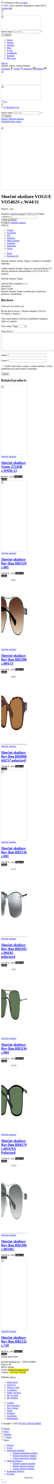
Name (4, 355)
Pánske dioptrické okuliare (25, 1455)
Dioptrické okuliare (15, 1450)
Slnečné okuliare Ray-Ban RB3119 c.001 (13, 563)
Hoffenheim (12, 1418)
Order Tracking (14, 1392)
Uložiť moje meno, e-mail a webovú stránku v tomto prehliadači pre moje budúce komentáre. (26, 367)
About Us (11, 1385)
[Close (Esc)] (2, 1479)
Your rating (7, 326)
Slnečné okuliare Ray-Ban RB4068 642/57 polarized (14, 756)
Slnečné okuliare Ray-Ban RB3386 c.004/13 (14, 659)
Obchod (10, 45)
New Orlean (12, 1408)
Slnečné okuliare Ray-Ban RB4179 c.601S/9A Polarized (14, 1146)
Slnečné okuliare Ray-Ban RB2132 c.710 (14, 1341)
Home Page (12, 1382)
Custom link (6, 8)
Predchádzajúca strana (11, 121)
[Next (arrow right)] (5, 1482)
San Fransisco (13, 1405)
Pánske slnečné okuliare (23, 1466)
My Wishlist (12, 1398)
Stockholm (12, 1416)
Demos (10, 42)
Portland (11, 1413)
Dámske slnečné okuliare (24, 1463)
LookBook (12, 53)
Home (10, 40)
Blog (9, 48)
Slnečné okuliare (16, 119)
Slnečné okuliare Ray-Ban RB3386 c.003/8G (14, 1245)
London (10, 1403)
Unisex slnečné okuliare (23, 1468)
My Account (12, 1395)
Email (4, 360)
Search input (7, 31)
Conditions (12, 1390)
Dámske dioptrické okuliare (25, 1453)
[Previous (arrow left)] (2, 1482)
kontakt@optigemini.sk (18, 1370)
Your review (7, 331)
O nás (9, 50)
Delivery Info (13, 1387)
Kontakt (10, 55)
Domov (4, 119)
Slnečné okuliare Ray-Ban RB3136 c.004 (14, 1048)
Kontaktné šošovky (15, 1471)
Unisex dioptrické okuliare (25, 1458)
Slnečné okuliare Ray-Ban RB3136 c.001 (14, 852)
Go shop (24, 2)
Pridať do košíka (9, 220)
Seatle (9, 1410)
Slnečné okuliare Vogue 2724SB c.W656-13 (13, 466)
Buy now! (11, 58)
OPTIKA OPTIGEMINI (29, 1423)
